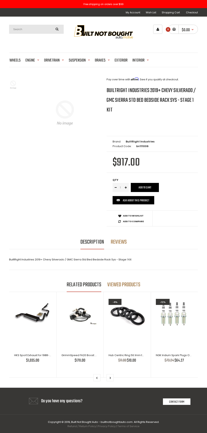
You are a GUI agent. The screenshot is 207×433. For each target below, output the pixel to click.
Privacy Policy (107, 426)
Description (92, 242)
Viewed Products (123, 284)
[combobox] (36, 29)
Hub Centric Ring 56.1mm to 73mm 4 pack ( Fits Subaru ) (145, 355)
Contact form (176, 401)
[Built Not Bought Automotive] (103, 42)
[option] (64, 113)
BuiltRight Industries (140, 141)
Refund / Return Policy (82, 426)
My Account (133, 12)
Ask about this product (136, 200)
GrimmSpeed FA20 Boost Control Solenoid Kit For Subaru (98, 355)
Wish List (151, 12)
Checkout (192, 12)
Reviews (119, 242)
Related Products (84, 284)
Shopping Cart (171, 12)
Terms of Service (128, 426)
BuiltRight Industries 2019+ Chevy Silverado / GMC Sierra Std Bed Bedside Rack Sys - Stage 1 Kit (151, 100)
